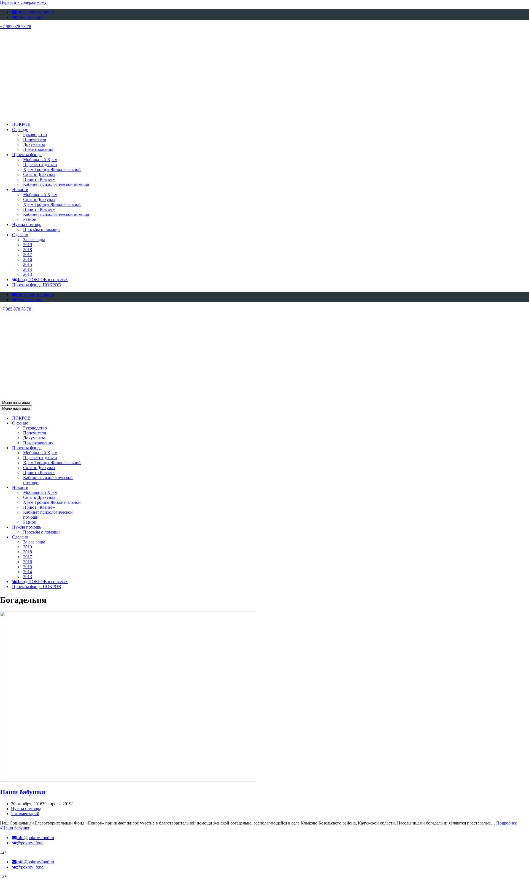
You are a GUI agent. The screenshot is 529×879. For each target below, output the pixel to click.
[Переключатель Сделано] (96, 537)
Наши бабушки (23, 792)
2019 (27, 244)
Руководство (35, 134)
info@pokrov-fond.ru (35, 12)
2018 (27, 249)
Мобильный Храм (40, 159)
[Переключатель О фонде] (96, 423)
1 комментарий (25, 813)
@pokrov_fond (30, 17)
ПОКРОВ (21, 124)
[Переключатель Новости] (96, 487)
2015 (27, 264)
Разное (29, 219)
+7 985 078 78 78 (15, 26)
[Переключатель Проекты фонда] (96, 448)
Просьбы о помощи (41, 229)
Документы (34, 144)
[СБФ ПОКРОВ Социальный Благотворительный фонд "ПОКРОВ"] (141, 114)
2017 (27, 254)
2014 (27, 269)
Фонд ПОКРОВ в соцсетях (42, 279)
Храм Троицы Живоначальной (52, 169)
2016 (27, 259)
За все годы (34, 239)
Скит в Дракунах (39, 174)
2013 (27, 274)
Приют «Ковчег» (39, 179)
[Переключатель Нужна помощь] (96, 527)
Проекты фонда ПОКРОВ (36, 284)
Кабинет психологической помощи (56, 184)
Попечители (34, 139)
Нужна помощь (25, 808)
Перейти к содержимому (23, 2)
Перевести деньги (40, 164)
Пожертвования (38, 149)
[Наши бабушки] (128, 780)
